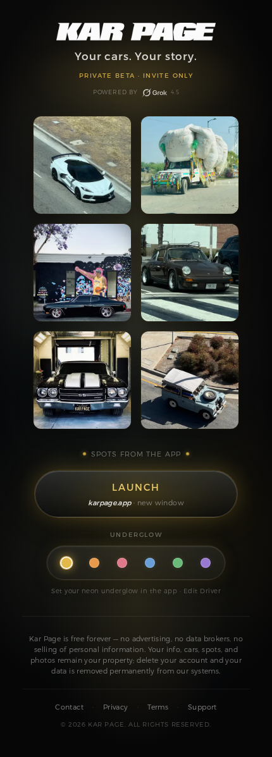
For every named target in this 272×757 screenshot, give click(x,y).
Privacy (115, 707)
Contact (69, 707)
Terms (157, 707)
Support (202, 707)
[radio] (66, 562)
